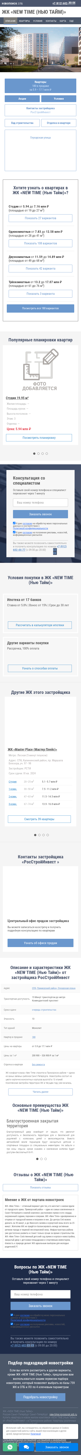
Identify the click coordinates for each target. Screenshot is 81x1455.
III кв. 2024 (22, 773)
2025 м (29, 781)
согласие (27, 523)
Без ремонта (38, 1064)
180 (33, 1037)
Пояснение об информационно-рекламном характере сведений (37, 1442)
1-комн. (13, 788)
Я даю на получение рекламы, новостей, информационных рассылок (40, 533)
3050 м (29, 788)
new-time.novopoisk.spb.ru (63, 1414)
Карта (63, 21)
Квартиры (24, 21)
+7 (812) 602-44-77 (64, 3)
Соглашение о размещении (51, 1439)
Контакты (51, 21)
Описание (10, 21)
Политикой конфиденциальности (30, 528)
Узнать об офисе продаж (40, 943)
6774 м (29, 804)
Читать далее (40, 1092)
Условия (37, 21)
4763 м (29, 796)
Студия (13, 781)
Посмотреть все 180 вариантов (40, 308)
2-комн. (13, 796)
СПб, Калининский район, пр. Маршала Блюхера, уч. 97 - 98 (36, 762)
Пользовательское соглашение (19, 1439)
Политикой (36, 1434)
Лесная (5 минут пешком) (28, 755)
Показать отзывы (40, 1187)
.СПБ (12, 3)
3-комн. (13, 804)
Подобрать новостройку (40, 1397)
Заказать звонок (40, 514)
